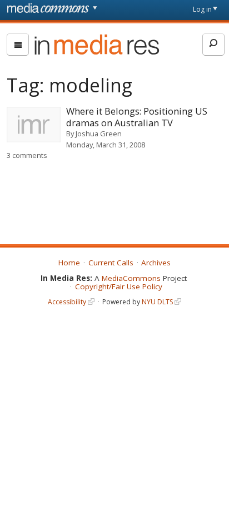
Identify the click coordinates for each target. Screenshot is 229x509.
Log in (202, 9)
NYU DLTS (157, 302)
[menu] (18, 44)
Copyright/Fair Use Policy (118, 286)
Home (69, 263)
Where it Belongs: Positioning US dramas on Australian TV (136, 117)
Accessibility (67, 302)
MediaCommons (131, 278)
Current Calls (110, 263)
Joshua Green (99, 134)
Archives (156, 263)
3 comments (27, 155)
